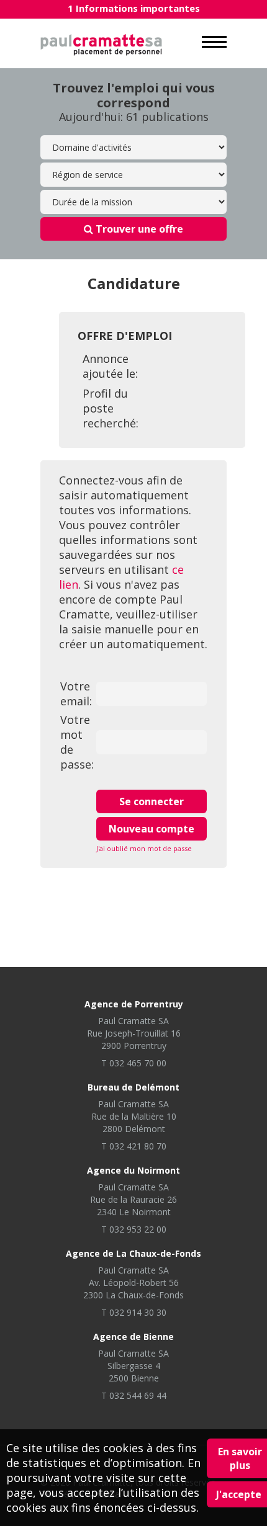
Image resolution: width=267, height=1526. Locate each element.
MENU (214, 42)
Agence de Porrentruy (133, 1004)
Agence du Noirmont (133, 1170)
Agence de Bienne (133, 1336)
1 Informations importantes (134, 8)
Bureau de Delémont (133, 1087)
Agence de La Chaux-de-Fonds (133, 1253)
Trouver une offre (138, 229)
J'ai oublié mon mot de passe (144, 848)
